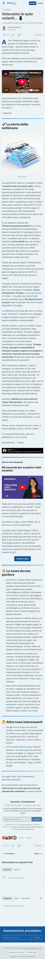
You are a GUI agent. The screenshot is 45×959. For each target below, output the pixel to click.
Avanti (36, 854)
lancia (36, 290)
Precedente (10, 854)
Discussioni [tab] (25, 898)
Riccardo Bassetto (14, 27)
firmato (35, 580)
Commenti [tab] (7, 870)
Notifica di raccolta (36, 948)
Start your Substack (17, 952)
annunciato (20, 266)
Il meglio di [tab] (7, 898)
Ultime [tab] (16, 898)
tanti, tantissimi (10, 314)
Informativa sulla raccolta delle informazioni (28, 827)
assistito (20, 223)
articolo (18, 189)
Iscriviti (32, 3)
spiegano (36, 759)
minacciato (11, 704)
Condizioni (25, 948)
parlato (9, 611)
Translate (7, 9)
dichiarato (19, 369)
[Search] (41, 898)
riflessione (6, 414)
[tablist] (11, 869)
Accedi (40, 3)
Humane (10, 657)
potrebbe (26, 637)
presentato (19, 747)
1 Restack (28, 838)
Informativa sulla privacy (25, 829)
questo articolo (35, 791)
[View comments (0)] (13, 35)
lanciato (33, 727)
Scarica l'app (31, 952)
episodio (6, 195)
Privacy (19, 948)
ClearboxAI (18, 462)
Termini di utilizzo (25, 824)
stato (38, 686)
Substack (13, 956)
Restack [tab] (17, 870)
